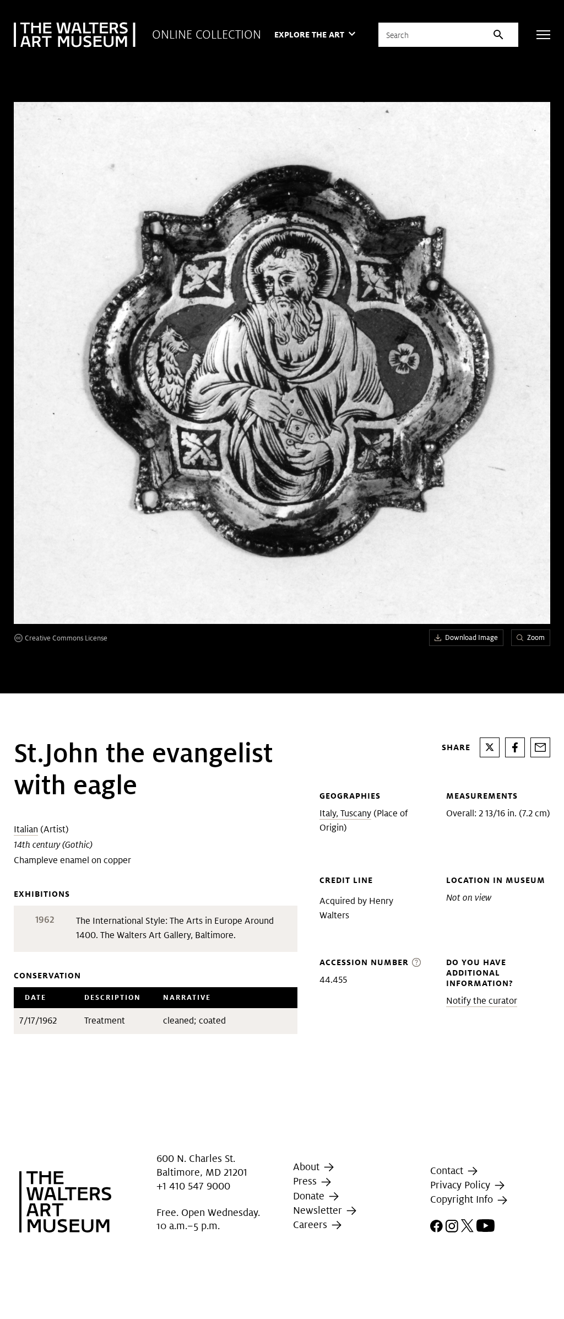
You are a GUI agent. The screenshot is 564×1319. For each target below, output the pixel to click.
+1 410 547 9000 (193, 1186)
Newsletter (319, 1210)
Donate (310, 1195)
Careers (311, 1224)
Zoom (536, 637)
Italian (26, 829)
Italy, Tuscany (345, 813)
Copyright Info (463, 1199)
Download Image (471, 637)
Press (306, 1181)
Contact (448, 1170)
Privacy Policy (461, 1184)
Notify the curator (481, 1000)
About (307, 1166)
